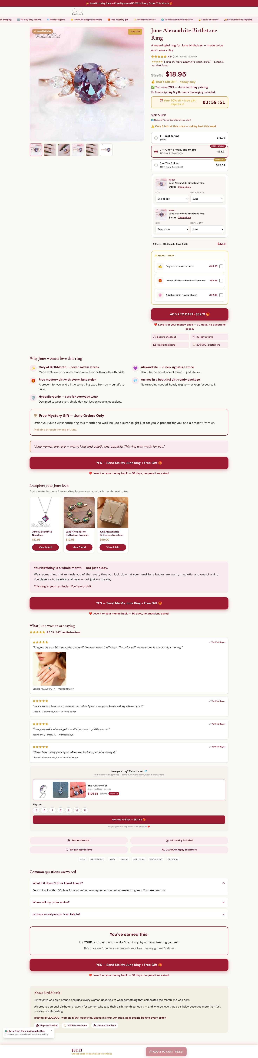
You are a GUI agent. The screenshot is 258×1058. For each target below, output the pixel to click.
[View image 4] (78, 150)
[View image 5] (92, 150)
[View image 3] (64, 150)
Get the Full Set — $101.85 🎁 (129, 819)
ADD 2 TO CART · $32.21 (168, 1051)
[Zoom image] (87, 84)
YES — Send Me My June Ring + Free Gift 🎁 (129, 463)
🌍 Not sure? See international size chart (171, 120)
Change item (184, 187)
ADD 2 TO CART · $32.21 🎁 (190, 314)
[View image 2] (50, 150)
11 (85, 810)
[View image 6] (106, 150)
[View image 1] (36, 150)
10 (76, 810)
